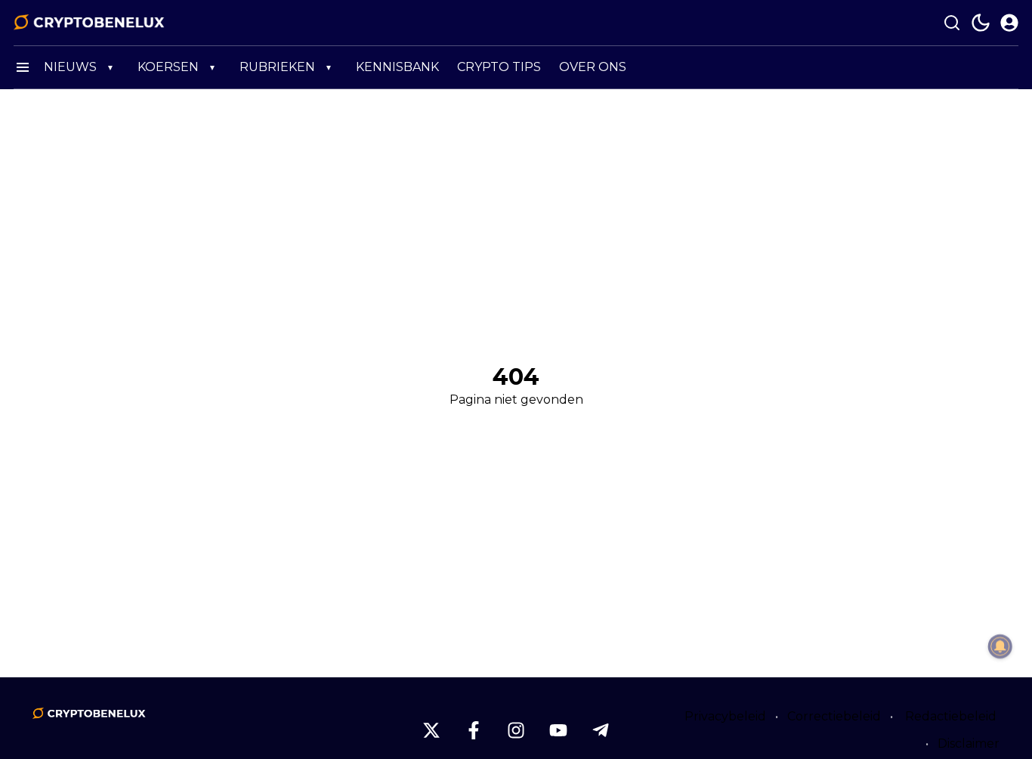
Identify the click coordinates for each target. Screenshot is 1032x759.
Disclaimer (969, 743)
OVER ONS (592, 67)
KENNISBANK (397, 67)
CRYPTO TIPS (499, 67)
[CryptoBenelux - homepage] (89, 22)
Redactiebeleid (951, 716)
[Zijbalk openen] (23, 67)
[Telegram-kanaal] (601, 730)
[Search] (952, 23)
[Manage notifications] (1000, 646)
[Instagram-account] (516, 730)
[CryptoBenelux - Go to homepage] (89, 714)
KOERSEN (168, 67)
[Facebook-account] (474, 730)
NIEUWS (70, 67)
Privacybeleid (725, 716)
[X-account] (431, 730)
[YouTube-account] (558, 730)
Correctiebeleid (834, 716)
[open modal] (1009, 23)
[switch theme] (980, 22)
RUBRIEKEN (277, 67)
